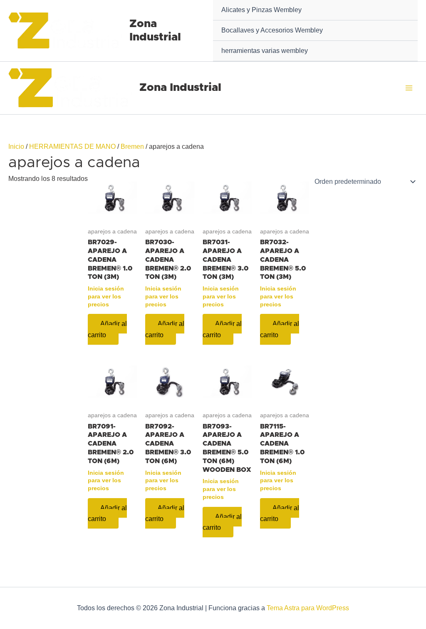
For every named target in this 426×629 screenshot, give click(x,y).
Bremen (132, 146)
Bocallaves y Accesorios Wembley (272, 30)
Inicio (16, 146)
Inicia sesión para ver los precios (106, 296)
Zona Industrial (180, 87)
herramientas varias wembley (264, 50)
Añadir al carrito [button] (107, 329)
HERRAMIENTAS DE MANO (72, 146)
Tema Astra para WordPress (308, 607)
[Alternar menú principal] (409, 88)
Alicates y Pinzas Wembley (261, 9)
